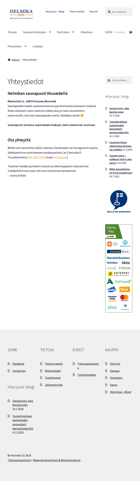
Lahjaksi (38, 46)
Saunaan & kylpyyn (34, 32)
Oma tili (93, 11)
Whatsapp (60, 157)
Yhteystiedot (53, 371)
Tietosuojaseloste (19, 460)
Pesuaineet (15, 46)
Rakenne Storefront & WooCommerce (56, 460)
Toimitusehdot (86, 375)
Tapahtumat (53, 377)
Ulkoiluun (87, 32)
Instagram (19, 371)
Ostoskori (116, 377)
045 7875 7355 (36, 157)
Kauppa (114, 371)
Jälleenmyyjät (54, 385)
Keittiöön (63, 32)
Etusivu (12, 32)
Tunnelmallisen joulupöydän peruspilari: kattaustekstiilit (119, 127)
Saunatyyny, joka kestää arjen (119, 110)
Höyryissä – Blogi (55, 11)
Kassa (113, 385)
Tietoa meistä (76, 11)
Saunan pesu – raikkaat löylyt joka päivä (120, 159)
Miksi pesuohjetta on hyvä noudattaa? (120, 170)
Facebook (18, 363)
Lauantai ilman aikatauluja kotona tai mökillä (120, 146)
